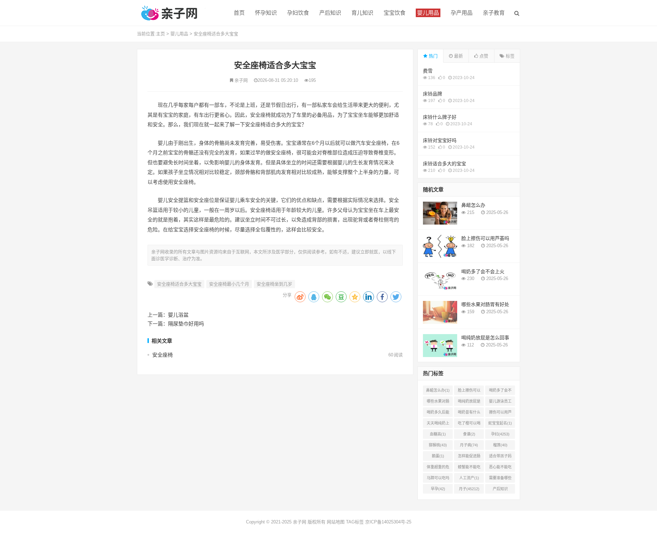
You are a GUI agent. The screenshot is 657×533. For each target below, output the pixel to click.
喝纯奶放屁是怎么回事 (485, 337)
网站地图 (336, 521)
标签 (509, 56)
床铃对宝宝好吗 (439, 140)
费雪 (428, 71)
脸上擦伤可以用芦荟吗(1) (469, 391)
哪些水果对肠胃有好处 (485, 304)
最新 (458, 56)
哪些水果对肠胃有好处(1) (438, 402)
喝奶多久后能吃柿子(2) (438, 413)
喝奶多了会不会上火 (482, 271)
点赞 (483, 56)
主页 (160, 33)
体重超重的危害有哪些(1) (438, 468)
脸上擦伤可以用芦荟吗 (485, 238)
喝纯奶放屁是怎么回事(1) (469, 402)
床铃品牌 (432, 94)
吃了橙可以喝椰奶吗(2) (469, 424)
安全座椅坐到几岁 (274, 284)
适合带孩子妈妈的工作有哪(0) (500, 457)
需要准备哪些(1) (500, 479)
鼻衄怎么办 (473, 205)
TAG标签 (355, 521)
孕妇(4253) (500, 434)
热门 (432, 56)
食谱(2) (469, 434)
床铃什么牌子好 (439, 117)
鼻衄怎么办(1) (438, 390)
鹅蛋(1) (438, 456)
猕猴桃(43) (438, 445)
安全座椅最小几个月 (229, 284)
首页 (239, 13)
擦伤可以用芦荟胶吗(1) (500, 413)
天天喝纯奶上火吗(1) (438, 424)
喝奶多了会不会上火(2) (500, 391)
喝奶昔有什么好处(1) (469, 413)
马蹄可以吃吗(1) (438, 479)
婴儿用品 (179, 33)
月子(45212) (469, 489)
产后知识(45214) (500, 490)
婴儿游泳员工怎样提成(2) (500, 402)
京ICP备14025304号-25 (388, 521)
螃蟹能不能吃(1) (469, 468)
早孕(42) (438, 489)
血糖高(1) (438, 434)
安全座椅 (162, 355)
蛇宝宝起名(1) (500, 423)
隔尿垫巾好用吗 (186, 324)
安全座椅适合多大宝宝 (216, 33)
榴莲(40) (500, 445)
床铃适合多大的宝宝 (444, 163)
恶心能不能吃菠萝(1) (500, 468)
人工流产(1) (469, 478)
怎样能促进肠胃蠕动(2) (469, 457)
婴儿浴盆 (178, 315)
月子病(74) (469, 445)
